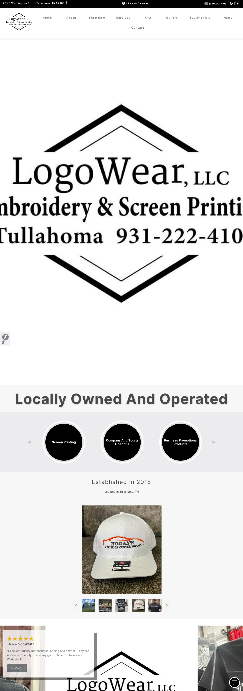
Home (47, 17)
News (228, 17)
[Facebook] (235, 3)
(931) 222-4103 (217, 3)
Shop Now (97, 17)
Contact (137, 27)
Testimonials (200, 17)
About (71, 17)
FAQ (148, 17)
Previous (29, 442)
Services (123, 17)
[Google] (231, 3)
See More (16, 668)
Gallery (172, 17)
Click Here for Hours (137, 3)
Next (213, 442)
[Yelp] (238, 3)
